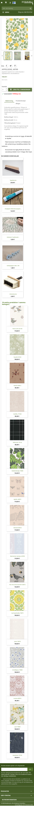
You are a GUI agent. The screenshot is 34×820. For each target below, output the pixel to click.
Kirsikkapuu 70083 (17, 670)
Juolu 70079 (17, 641)
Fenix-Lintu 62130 (17, 328)
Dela (6, 65)
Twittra (10, 65)
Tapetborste (13, 180)
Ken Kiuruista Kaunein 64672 (17, 584)
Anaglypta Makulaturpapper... (13, 209)
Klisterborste (13, 294)
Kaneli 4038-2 (17, 385)
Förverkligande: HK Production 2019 (24, 805)
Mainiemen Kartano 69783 (17, 556)
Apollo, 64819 (17, 499)
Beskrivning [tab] (9, 101)
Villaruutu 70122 (17, 442)
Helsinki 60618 (17, 527)
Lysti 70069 (17, 727)
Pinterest (15, 65)
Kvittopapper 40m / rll (13, 265)
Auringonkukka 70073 (17, 613)
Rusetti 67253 (17, 357)
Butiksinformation (9, 800)
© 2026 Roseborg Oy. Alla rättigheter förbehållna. (13, 803)
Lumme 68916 (17, 698)
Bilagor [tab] (18, 103)
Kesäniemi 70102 (17, 755)
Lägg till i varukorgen (20, 90)
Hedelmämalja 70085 (17, 471)
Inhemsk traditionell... (13, 237)
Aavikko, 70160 (17, 414)
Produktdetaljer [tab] (21, 101)
